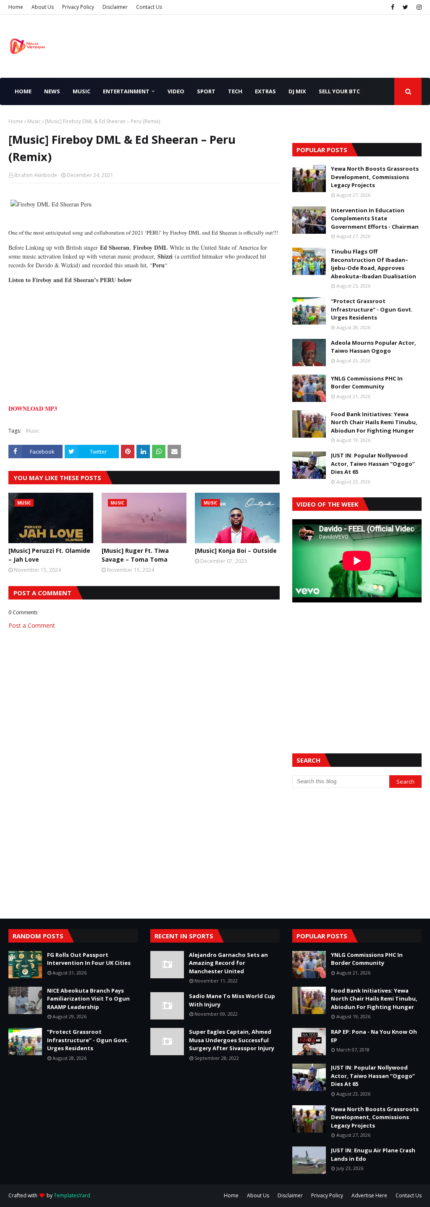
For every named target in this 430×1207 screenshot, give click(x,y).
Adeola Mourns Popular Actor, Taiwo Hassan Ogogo (373, 347)
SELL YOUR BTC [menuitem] (339, 91)
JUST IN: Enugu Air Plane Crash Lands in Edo (373, 1154)
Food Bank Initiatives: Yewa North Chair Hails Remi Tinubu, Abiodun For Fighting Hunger (374, 422)
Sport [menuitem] (206, 91)
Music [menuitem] (81, 91)
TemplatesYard (72, 1195)
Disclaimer (115, 7)
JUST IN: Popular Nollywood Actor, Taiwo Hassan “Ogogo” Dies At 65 (373, 463)
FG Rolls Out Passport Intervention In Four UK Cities (89, 959)
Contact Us (149, 7)
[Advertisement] (357, 667)
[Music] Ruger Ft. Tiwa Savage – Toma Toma (135, 555)
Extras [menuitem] (265, 91)
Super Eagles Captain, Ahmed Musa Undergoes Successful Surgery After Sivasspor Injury (231, 1040)
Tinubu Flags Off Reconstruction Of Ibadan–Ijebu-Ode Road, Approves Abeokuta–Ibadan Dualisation (373, 264)
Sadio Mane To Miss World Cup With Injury (232, 1000)
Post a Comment (31, 625)
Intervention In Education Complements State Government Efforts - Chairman (375, 218)
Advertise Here (369, 1195)
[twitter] (405, 7)
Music (34, 121)
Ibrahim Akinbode (35, 175)
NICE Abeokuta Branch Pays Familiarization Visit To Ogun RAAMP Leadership (88, 999)
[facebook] (392, 7)
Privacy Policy (78, 7)
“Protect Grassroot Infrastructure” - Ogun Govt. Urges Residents (372, 309)
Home (15, 7)
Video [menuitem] (176, 91)
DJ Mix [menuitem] (297, 91)
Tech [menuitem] (235, 91)
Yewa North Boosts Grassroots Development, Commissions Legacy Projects (375, 177)
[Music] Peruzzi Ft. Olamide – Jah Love (49, 555)
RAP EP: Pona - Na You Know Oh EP (374, 1036)
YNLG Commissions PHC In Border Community (367, 383)
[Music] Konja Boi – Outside (236, 551)
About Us (42, 7)
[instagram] (418, 7)
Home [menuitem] (23, 91)
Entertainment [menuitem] (126, 91)
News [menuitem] (52, 91)
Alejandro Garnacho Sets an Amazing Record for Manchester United (228, 963)
